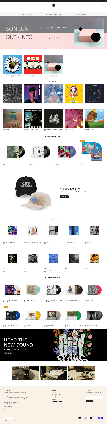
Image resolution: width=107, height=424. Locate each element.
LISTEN (65, 10)
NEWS (56, 10)
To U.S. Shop (54, 392)
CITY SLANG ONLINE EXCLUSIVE (53, 136)
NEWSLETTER (71, 10)
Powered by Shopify (13, 420)
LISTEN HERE (8, 353)
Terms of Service (55, 397)
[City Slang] (53, 5)
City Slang (7, 420)
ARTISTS (27, 10)
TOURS (60, 10)
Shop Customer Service (56, 394)
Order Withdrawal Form (56, 401)
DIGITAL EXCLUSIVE (53, 218)
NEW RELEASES (41, 10)
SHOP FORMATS (49, 10)
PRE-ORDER (33, 10)
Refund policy (54, 399)
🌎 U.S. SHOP (79, 10)
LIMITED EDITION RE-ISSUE (53, 277)
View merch (64, 196)
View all (53, 219)
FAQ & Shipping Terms (56, 396)
